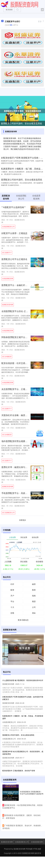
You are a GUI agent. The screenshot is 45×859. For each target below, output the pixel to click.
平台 (12, 601)
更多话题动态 (23, 620)
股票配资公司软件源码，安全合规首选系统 (21, 123)
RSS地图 (29, 849)
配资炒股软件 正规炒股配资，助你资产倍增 (18, 770)
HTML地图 (37, 849)
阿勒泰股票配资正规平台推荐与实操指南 (20, 337)
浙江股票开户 (7, 252)
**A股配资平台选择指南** (13, 207)
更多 (40, 21)
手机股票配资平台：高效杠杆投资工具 (19, 493)
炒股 (12, 613)
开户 (12, 595)
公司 (34, 607)
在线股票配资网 (7, 278)
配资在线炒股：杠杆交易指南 (15, 363)
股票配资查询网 (7, 305)
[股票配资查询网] (19, 4)
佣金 (34, 613)
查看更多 (22, 520)
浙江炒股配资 (7, 356)
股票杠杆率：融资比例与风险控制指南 (19, 467)
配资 (12, 590)
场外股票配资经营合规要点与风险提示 (19, 441)
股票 (34, 590)
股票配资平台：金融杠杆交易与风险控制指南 (23, 285)
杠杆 (12, 584)
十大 (12, 607)
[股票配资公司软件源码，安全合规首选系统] (22, 111)
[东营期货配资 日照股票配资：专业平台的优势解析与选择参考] (10, 792)
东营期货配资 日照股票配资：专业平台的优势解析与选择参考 (31, 792)
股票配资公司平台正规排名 (14, 259)
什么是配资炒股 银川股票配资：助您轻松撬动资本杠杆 (22, 680)
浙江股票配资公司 (8, 512)
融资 (34, 584)
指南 (34, 595)
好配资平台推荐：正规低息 (14, 233)
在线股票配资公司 (8, 227)
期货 (34, 601)
